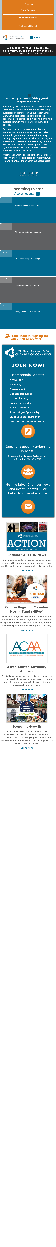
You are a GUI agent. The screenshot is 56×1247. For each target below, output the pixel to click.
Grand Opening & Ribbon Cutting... (28, 205)
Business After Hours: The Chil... (28, 285)
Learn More (27, 570)
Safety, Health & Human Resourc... (28, 312)
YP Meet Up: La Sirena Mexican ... (28, 232)
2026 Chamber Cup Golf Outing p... (28, 259)
